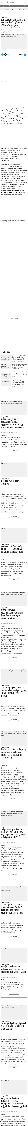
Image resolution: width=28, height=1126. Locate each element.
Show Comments (14, 318)
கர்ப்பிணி (17, 220)
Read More (14, 450)
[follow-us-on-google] (25, 54)
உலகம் (15, 6)
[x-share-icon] (5, 55)
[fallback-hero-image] (6, 358)
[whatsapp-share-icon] (2, 55)
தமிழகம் (3, 6)
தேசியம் (9, 6)
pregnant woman (11, 220)
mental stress (22, 220)
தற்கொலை (4, 220)
